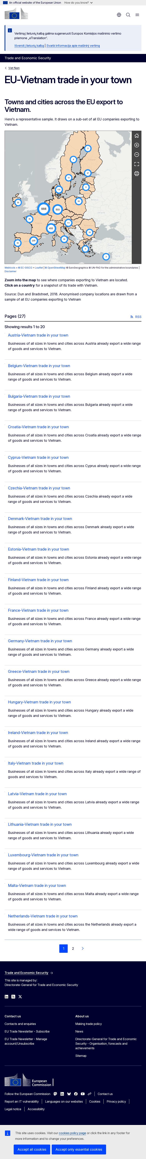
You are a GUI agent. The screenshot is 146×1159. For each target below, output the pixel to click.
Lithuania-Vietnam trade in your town (40, 824)
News (79, 1031)
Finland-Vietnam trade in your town (38, 580)
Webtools (10, 267)
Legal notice (13, 1109)
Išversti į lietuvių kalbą (29, 45)
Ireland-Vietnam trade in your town (38, 732)
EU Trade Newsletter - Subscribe (27, 1031)
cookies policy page (72, 1133)
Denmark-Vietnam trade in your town (40, 518)
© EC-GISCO (25, 267)
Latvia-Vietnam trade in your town (37, 794)
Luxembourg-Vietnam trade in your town (43, 855)
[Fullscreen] (136, 164)
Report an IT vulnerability (22, 1101)
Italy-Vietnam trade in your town (35, 763)
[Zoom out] (136, 154)
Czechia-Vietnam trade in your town (39, 488)
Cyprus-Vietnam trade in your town (38, 457)
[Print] (136, 173)
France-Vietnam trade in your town (38, 610)
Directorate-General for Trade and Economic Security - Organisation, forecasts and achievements (106, 1043)
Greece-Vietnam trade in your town (38, 671)
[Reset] (136, 135)
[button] (63, 220)
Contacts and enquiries (20, 1024)
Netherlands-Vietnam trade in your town (43, 916)
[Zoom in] (136, 145)
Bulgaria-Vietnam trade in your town (39, 396)
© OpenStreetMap (55, 267)
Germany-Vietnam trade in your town (40, 641)
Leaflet (39, 267)
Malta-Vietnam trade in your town (37, 885)
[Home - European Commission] (16, 13)
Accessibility (36, 1109)
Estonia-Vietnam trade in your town (38, 549)
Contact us (105, 1094)
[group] (68, 197)
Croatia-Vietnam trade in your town (38, 427)
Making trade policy (88, 1024)
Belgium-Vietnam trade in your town (39, 365)
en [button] (119, 15)
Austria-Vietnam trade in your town (38, 335)
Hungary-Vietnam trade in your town (39, 702)
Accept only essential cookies (79, 1149)
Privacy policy (116, 1101)
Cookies (94, 1101)
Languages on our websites (64, 1101)
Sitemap (80, 1056)
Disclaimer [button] (10, 271)
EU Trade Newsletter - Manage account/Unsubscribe (26, 1041)
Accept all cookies (31, 1149)
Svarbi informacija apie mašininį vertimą (73, 45)
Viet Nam (14, 68)
